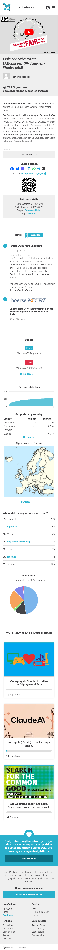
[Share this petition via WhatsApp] (34, 168)
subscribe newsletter (29, 894)
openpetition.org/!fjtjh (32, 173)
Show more (27, 154)
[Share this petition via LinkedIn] (29, 168)
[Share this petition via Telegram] (39, 168)
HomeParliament (40, 912)
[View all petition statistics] (29, 496)
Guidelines (8, 925)
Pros (29, 348)
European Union (33, 210)
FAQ (34, 908)
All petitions (8, 928)
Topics (6, 935)
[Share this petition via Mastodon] (23, 168)
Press (5, 912)
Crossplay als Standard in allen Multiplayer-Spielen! (29, 682)
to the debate (27, 374)
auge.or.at (12, 526)
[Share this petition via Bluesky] (18, 168)
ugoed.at (11, 556)
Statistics (26, 502)
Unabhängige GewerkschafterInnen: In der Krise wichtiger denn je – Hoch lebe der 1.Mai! (31, 311)
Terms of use (38, 925)
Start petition (9, 931)
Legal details (38, 931)
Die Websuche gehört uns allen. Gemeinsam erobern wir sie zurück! (29, 805)
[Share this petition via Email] (44, 168)
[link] (53, 8)
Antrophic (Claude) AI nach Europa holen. (29, 744)
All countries (29, 437)
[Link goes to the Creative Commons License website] (4, 947)
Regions (7, 938)
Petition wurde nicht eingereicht (26, 246)
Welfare (32, 213)
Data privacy (38, 928)
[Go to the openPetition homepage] (18, 7)
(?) (53, 418)
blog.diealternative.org (18, 541)
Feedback (8, 915)
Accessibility (38, 935)
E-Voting (36, 915)
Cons (29, 362)
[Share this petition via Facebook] (12, 168)
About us (7, 908)
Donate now (29, 858)
